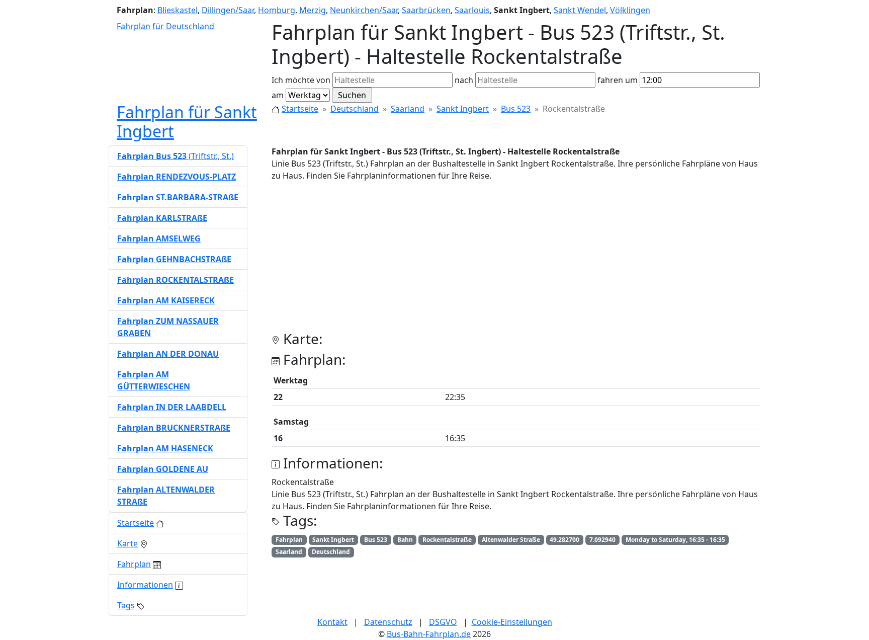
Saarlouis (472, 10)
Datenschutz (388, 621)
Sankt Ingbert (463, 108)
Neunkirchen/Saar (364, 10)
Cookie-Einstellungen (512, 621)
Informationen (145, 584)
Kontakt (332, 621)
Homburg (276, 10)
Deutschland (354, 108)
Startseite (300, 108)
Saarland (407, 108)
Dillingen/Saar (228, 10)
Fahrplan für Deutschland (165, 26)
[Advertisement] (516, 260)
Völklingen (630, 10)
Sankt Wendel (580, 10)
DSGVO (443, 621)
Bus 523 (516, 108)
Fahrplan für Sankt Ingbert (187, 121)
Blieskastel (177, 10)
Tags (126, 605)
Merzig (312, 10)
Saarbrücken (426, 10)
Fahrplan (134, 564)
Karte (127, 543)
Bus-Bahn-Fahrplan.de (429, 633)
